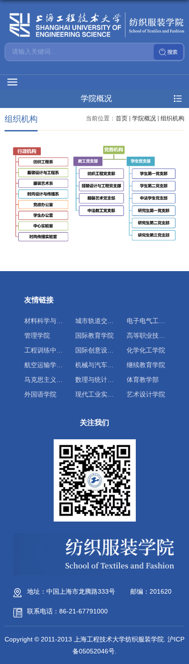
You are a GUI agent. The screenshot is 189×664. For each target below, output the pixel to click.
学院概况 (144, 118)
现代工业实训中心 (101, 394)
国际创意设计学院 (101, 350)
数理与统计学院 (97, 379)
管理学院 (37, 335)
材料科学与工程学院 (53, 320)
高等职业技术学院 (152, 335)
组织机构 (172, 118)
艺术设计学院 (146, 394)
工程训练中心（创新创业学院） (69, 350)
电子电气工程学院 (152, 320)
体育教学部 (143, 379)
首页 (122, 118)
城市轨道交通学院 (101, 320)
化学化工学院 (146, 350)
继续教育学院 (146, 365)
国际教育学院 (94, 335)
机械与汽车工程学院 (104, 365)
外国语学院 (40, 394)
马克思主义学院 (46, 379)
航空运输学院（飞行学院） (62, 365)
